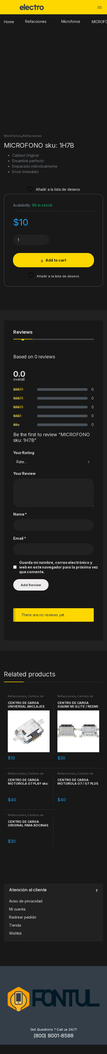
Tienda (15, 925)
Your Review (24, 473)
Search (100, 7)
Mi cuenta (17, 909)
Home (9, 21)
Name (20, 514)
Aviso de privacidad (25, 901)
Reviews (22, 332)
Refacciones (35, 21)
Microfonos (71, 21)
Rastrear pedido (22, 917)
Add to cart (55, 260)
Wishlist (15, 933)
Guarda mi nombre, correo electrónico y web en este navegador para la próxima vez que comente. (58, 567)
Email (19, 538)
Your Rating (23, 452)
